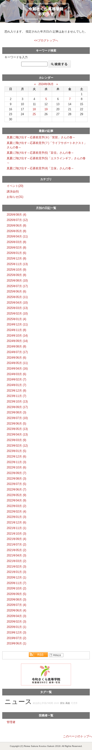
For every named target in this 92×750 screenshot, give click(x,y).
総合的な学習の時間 (43, 703)
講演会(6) (13, 191)
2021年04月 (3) (16, 555)
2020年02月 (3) (16, 621)
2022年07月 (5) (16, 484)
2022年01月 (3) (16, 517)
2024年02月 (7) (16, 379)
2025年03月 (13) (17, 308)
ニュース (18, 701)
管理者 (11, 722)
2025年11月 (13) (17, 264)
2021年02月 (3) (16, 566)
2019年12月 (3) (16, 632)
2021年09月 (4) (16, 539)
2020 (56, 703)
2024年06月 (46, 84)
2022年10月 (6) (16, 467)
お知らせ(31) (15, 196)
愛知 (62, 703)
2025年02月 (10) (17, 313)
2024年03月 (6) (16, 374)
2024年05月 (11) (17, 363)
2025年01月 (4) (16, 319)
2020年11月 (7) (16, 583)
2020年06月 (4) (16, 610)
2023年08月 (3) (16, 412)
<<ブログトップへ (46, 40)
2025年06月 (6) (16, 291)
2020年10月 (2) (16, 588)
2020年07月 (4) (16, 605)
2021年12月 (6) (16, 522)
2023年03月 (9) (16, 440)
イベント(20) (15, 186)
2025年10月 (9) (16, 269)
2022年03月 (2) (16, 506)
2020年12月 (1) (16, 577)
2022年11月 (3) (16, 462)
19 (46, 109)
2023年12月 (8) (16, 390)
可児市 (74, 703)
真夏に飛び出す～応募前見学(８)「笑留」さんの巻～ (41, 137)
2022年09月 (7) (16, 473)
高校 (67, 703)
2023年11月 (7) (16, 396)
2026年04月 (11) (17, 236)
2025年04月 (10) (17, 302)
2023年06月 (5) (16, 423)
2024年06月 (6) (16, 357)
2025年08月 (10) (17, 280)
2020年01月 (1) (16, 627)
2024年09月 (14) (17, 341)
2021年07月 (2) (16, 544)
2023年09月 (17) (17, 407)
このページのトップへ (77, 736)
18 (34, 109)
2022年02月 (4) (16, 511)
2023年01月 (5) (16, 451)
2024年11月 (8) (16, 330)
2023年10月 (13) (17, 401)
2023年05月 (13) (17, 429)
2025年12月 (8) (16, 258)
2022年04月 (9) (16, 500)
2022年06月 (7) (16, 489)
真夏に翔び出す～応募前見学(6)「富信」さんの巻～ (40, 152)
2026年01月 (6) (16, 253)
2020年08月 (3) (16, 599)
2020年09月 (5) (16, 594)
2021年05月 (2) (16, 550)
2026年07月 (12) (17, 220)
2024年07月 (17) (17, 352)
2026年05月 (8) (16, 231)
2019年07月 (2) (16, 638)
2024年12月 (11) (17, 324)
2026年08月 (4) (16, 214)
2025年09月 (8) (16, 275)
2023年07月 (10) (17, 418)
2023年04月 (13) (17, 434)
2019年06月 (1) (16, 643)
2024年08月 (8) (16, 346)
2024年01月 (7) (16, 385)
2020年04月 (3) (16, 616)
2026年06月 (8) (16, 225)
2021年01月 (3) (16, 572)
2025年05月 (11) (17, 297)
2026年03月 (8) (16, 242)
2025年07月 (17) (17, 286)
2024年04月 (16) (17, 368)
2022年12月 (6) (16, 456)
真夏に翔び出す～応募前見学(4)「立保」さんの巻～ (40, 168)
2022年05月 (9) (16, 495)
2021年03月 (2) (16, 561)
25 (34, 114)
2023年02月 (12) (17, 445)
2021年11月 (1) (16, 528)
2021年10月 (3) (16, 533)
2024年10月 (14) (17, 335)
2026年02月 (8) (16, 247)
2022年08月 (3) (16, 478)
